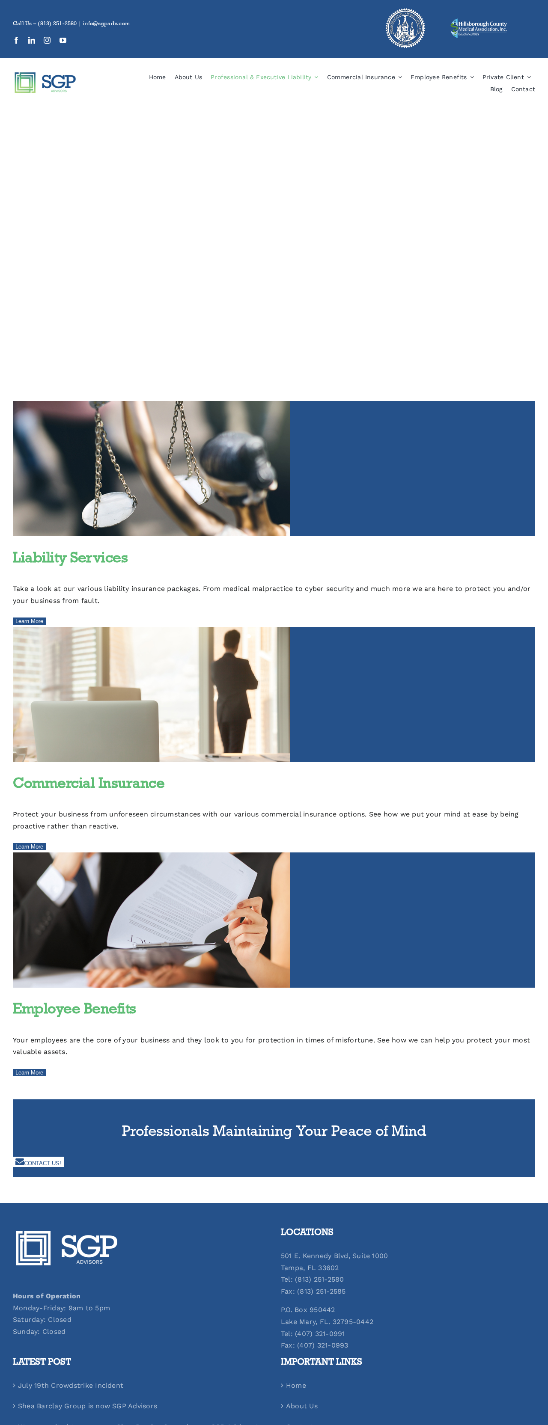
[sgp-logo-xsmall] (45, 74)
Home (296, 1385)
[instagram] (47, 40)
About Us (302, 1406)
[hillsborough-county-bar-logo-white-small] (405, 10)
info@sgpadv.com (106, 24)
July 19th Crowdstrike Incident (70, 1385)
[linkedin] (31, 40)
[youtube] (63, 40)
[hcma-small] (478, 21)
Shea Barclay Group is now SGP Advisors (87, 1406)
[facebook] (16, 40)
